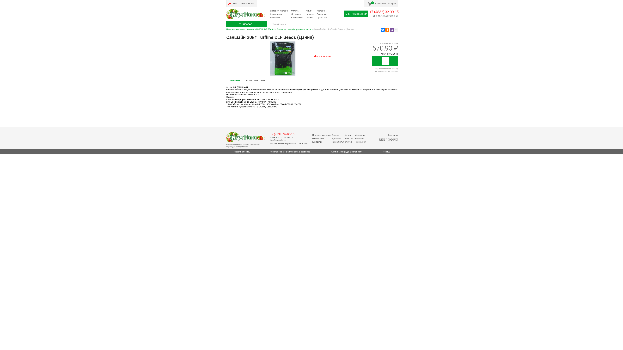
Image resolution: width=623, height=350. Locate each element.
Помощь (386, 152)
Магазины (322, 11)
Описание (234, 80)
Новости (310, 14)
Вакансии (322, 14)
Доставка (296, 14)
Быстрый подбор (356, 14)
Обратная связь (242, 152)
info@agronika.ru (278, 140)
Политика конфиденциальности (346, 152)
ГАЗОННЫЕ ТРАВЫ (265, 29)
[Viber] (392, 30)
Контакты (275, 17)
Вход (234, 3)
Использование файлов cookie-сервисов (290, 152)
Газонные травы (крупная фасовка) (294, 29)
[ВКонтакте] (383, 30)
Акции (309, 11)
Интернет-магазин (279, 11)
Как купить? (297, 17)
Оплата (295, 11)
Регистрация (247, 3)
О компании (276, 14)
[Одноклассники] (387, 30)
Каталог (250, 29)
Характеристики (255, 80)
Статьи (309, 17)
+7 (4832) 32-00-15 (384, 12)
